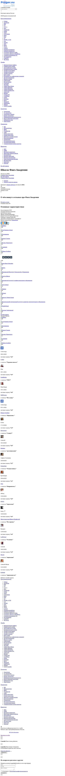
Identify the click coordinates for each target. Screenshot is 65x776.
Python (5, 21)
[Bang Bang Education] (7, 263)
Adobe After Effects (9, 86)
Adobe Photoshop (8, 89)
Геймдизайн (7, 80)
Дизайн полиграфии (9, 70)
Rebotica (3, 448)
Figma (5, 97)
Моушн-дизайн (8, 79)
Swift (5, 32)
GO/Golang (7, 34)
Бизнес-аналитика (9, 115)
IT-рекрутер (7, 131)
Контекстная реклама (9, 157)
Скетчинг (6, 83)
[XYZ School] (4, 284)
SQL (5, 44)
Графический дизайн (9, 66)
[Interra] (3, 267)
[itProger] (3, 293)
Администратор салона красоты (12, 143)
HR (5, 126)
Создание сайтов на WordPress (12, 54)
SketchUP (6, 101)
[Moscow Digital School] (7, 297)
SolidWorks (7, 103)
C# (4, 25)
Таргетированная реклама (11, 159)
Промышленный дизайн (10, 69)
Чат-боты (6, 59)
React (5, 45)
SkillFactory (4, 395)
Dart (5, 37)
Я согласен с (15, 771)
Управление (4, 124)
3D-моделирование (9, 77)
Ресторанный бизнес (9, 141)
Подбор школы (5, 314)
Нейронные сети (8, 120)
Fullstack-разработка (9, 51)
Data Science (7, 121)
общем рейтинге (11, 184)
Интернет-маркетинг (9, 152)
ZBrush (6, 104)
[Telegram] (8, 223)
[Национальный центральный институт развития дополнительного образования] (23, 301)
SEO (5, 149)
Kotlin (5, 31)
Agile (5, 132)
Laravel (6, 48)
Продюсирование (8, 138)
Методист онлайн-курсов (11, 136)
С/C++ (5, 27)
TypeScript (6, 29)
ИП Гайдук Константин (13, 732)
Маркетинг (4, 146)
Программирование (6, 18)
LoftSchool (3, 537)
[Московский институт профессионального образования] (16, 280)
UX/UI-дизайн (8, 106)
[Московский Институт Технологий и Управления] (15, 272)
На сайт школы (5, 166)
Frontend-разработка (9, 49)
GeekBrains (4, 377)
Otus (2, 483)
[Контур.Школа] (5, 276)
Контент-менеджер (9, 156)
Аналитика (4, 108)
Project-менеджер (8, 134)
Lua (5, 41)
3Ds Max (6, 84)
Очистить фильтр (5, 751)
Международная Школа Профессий (10, 519)
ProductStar (3, 466)
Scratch (6, 42)
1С (4, 38)
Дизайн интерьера (9, 72)
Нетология (3, 430)
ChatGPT (6, 58)
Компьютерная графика (10, 65)
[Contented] (4, 247)
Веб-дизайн (7, 75)
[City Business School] (7, 230)
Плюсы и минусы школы (10, 182)
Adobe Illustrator (8, 87)
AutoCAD (6, 92)
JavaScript (6, 22)
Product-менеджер (8, 135)
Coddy (2, 359)
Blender (6, 93)
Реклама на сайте (5, 735)
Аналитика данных (9, 114)
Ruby (5, 35)
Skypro (2, 554)
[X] (6, 223)
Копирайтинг (7, 154)
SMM (5, 150)
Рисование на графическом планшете (14, 76)
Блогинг (6, 163)
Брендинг (6, 162)
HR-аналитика (8, 128)
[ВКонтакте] (1, 223)
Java (5, 28)
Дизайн (3, 62)
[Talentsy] (3, 289)
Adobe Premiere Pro (9, 90)
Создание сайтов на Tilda (10, 52)
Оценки (6, 180)
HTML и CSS (7, 39)
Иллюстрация (7, 82)
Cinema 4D (7, 94)
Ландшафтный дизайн (10, 67)
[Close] (11, 751)
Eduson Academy (5, 412)
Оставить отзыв (5, 202)
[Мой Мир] (5, 223)
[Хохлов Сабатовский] (7, 310)
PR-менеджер (7, 160)
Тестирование (7, 56)
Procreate (6, 99)
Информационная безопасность (12, 117)
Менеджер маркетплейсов (11, 153)
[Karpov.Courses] (5, 238)
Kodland (3, 572)
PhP (5, 24)
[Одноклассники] (3, 223)
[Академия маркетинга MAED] (7, 259)
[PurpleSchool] (5, 306)
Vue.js (5, 46)
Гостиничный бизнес (9, 142)
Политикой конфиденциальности (19, 771)
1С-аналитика (7, 113)
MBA (5, 129)
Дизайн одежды (8, 73)
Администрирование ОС (10, 55)
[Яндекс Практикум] (6, 242)
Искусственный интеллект (11, 118)
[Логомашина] (5, 234)
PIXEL (2, 501)
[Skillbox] (3, 225)
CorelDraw (6, 96)
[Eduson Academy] (6, 251)
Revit (5, 100)
